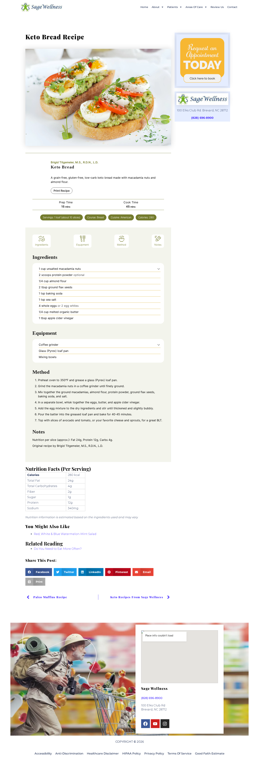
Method (121, 244)
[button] (159, 268)
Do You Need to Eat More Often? (58, 548)
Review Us (217, 7)
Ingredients (41, 244)
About (155, 7)
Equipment (82, 244)
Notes (157, 244)
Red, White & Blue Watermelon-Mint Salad (65, 534)
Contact (232, 7)
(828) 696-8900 (202, 117)
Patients (172, 7)
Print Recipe (62, 190)
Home (144, 7)
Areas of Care (194, 7)
